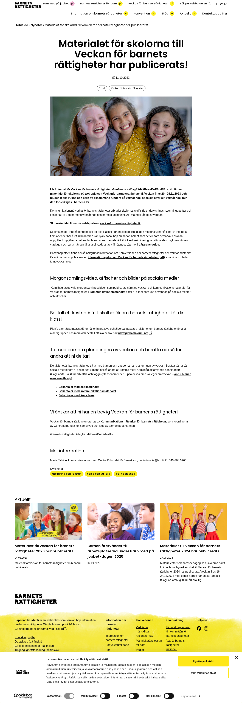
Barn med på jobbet (56, 3)
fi (217, 3)
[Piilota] (125, 13)
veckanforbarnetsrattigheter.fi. (120, 223)
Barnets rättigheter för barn (98, 3)
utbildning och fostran (66, 474)
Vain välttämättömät (203, 672)
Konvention (142, 13)
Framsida (21, 25)
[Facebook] (199, 628)
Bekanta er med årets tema (76, 395)
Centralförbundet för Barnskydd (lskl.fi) (39, 628)
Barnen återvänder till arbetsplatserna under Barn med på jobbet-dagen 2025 (121, 551)
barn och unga (125, 474)
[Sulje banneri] (236, 657)
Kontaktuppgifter (214, 13)
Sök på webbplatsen (193, 3)
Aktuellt (185, 13)
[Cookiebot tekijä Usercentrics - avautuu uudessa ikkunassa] (22, 696)
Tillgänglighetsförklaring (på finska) (37, 650)
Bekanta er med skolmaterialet (79, 386)
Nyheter (36, 25)
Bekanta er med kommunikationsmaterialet (87, 391)
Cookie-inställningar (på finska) (34, 645)
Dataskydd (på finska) (28, 641)
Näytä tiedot (188, 696)
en (225, 3)
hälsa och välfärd (98, 474)
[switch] (105, 696)
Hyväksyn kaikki (203, 661)
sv (221, 3)
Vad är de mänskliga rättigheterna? (144, 631)
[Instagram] (206, 628)
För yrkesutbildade (117, 644)
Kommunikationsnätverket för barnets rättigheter (133, 421)
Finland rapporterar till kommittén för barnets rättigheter (178, 631)
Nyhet (102, 88)
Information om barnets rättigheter (96, 13)
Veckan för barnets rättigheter (148, 3)
